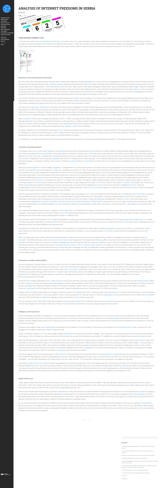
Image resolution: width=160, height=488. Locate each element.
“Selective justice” (71, 126)
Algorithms (124, 478)
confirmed (92, 154)
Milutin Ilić (63, 354)
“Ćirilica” (39, 180)
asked (53, 222)
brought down (67, 210)
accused (142, 340)
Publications (4, 38)
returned (148, 295)
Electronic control (5, 23)
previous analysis (138, 394)
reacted (25, 277)
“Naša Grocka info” (36, 363)
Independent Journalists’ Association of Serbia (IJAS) (50, 201)
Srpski (2, 44)
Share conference (5, 39)
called (114, 292)
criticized (106, 301)
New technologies (5, 29)
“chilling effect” (146, 403)
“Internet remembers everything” (47, 41)
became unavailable (44, 154)
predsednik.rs (110, 228)
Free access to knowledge (7, 33)
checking (61, 350)
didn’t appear (33, 167)
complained (88, 348)
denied (27, 185)
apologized (108, 295)
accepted (43, 297)
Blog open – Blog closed (40, 107)
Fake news (3, 26)
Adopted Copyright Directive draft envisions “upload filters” (135, 458)
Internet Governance (6, 34)
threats (115, 318)
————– (3, 36)
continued (74, 161)
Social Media (4, 21)
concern (60, 130)
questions (29, 283)
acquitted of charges (110, 354)
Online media (4, 31)
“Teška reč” (57, 170)
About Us (3, 41)
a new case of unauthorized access (59, 240)
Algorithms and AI (5, 18)
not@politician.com (128, 185)
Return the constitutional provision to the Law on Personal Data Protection (138, 455)
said (87, 92)
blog (65, 301)
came (26, 156)
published (59, 151)
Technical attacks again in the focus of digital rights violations (135, 470)
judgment (27, 119)
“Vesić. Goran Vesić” (71, 269)
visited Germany (56, 281)
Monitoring (3, 28)
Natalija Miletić (143, 281)
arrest (118, 264)
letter (136, 89)
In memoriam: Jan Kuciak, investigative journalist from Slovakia (136, 473)
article (86, 161)
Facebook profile (125, 327)
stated (133, 204)
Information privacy (5, 24)
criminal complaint (96, 187)
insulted (78, 292)
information (140, 194)
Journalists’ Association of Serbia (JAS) (87, 201)
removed (77, 301)
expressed (88, 82)
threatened (48, 327)
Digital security (4, 19)
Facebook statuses (56, 84)
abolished (62, 392)
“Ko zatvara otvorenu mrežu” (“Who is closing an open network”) (79, 245)
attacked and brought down (132, 219)
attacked (55, 159)
